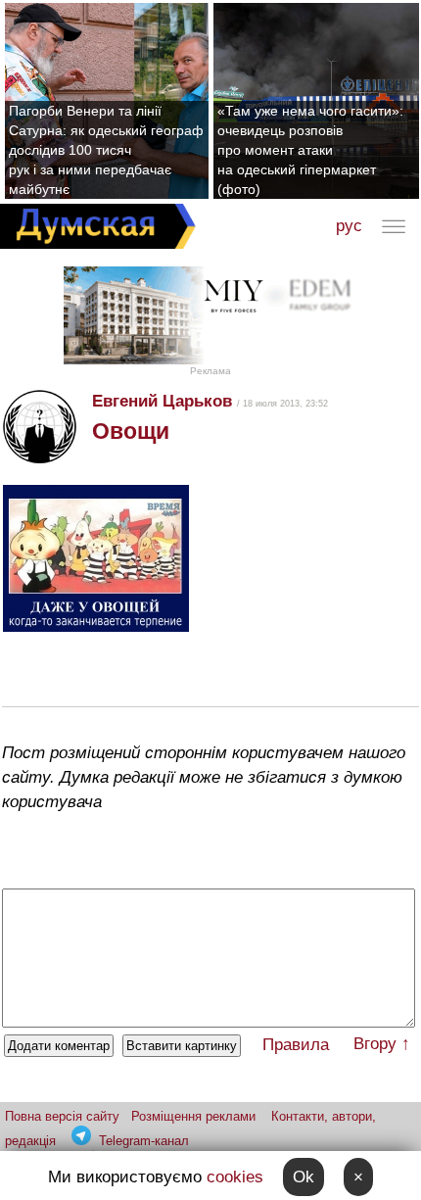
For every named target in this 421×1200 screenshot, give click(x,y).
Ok (303, 1177)
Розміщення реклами (193, 1116)
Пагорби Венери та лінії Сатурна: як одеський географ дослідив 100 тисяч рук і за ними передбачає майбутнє (106, 150)
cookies (235, 1177)
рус (349, 225)
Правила (295, 1044)
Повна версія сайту (62, 1116)
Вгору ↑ (381, 1043)
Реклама (210, 370)
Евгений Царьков (162, 401)
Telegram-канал (144, 1140)
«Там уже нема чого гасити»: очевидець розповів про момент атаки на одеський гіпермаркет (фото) (310, 150)
